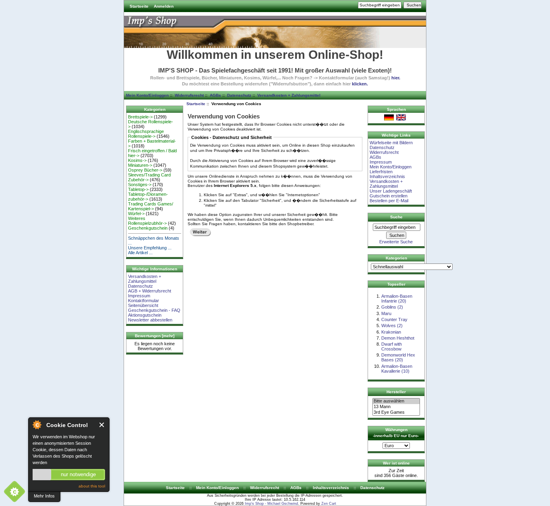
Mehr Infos (44, 496)
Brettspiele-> (140, 116)
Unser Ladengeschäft (391, 191)
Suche (396, 217)
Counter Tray (394, 319)
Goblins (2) (392, 307)
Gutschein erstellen (388, 195)
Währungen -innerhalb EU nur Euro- (396, 432)
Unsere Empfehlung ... (150, 247)
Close (102, 424)
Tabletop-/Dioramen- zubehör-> (148, 196)
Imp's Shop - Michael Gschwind (271, 504)
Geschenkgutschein (147, 228)
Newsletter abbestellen (150, 319)
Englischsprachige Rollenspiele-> (146, 134)
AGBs (215, 95)
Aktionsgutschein (144, 315)
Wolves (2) (392, 325)
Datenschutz (239, 95)
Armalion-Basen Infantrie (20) (396, 298)
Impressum (139, 295)
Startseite (139, 6)
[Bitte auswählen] (396, 401)
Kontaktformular (143, 300)
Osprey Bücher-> (145, 170)
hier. (395, 77)
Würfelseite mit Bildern (391, 142)
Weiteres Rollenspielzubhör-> (147, 221)
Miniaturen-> (140, 165)
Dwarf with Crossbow (391, 346)
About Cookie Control (37, 424)
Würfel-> (136, 213)
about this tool (92, 486)
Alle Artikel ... (140, 252)
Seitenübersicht (143, 305)
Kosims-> (137, 160)
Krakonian (391, 332)
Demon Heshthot (397, 338)
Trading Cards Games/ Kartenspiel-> (150, 206)
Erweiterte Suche (396, 241)
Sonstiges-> (139, 184)
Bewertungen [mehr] (154, 336)
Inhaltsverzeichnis (387, 176)
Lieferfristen (381, 171)
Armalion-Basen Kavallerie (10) (396, 368)
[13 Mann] (396, 407)
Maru (386, 313)
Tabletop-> (138, 189)
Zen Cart (328, 504)
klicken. (360, 83)
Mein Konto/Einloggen (147, 95)
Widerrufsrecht (189, 95)
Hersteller (396, 392)
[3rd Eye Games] (396, 412)
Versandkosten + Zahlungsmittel (288, 95)
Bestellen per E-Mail (389, 200)
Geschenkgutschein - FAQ (154, 310)
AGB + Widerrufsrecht (149, 290)
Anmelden (164, 6)
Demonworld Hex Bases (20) (398, 357)
